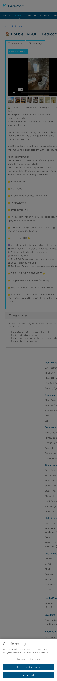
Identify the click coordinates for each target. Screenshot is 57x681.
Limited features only (28, 667)
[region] (28, 660)
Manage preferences (28, 659)
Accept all (28, 675)
